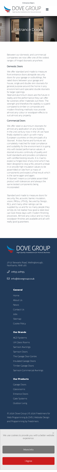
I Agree (28, 461)
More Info (29, 449)
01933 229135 (18, 271)
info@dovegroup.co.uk (22, 278)
